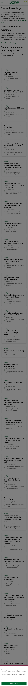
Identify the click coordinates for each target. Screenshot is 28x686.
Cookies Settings (14, 679)
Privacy (3, 676)
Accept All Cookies (14, 683)
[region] (14, 675)
